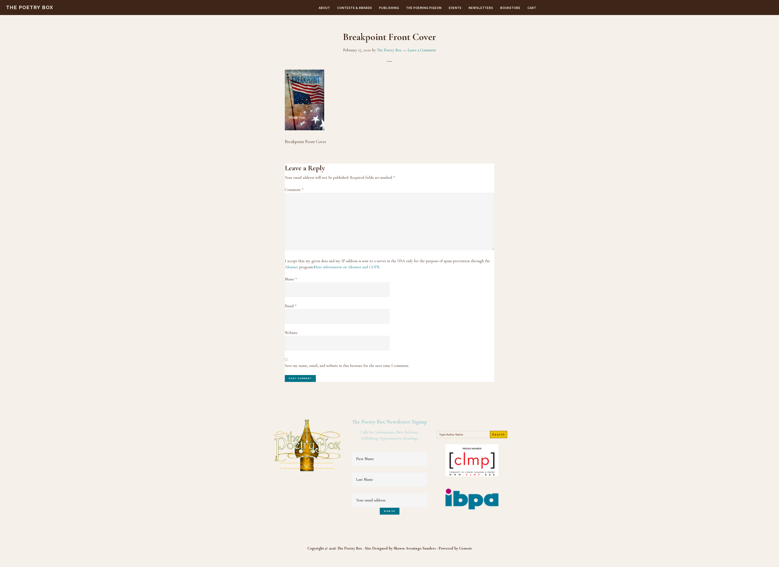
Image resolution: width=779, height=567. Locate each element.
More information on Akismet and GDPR (346, 267)
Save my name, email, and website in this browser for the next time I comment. (347, 365)
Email (290, 306)
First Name (389, 448)
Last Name (389, 469)
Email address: (390, 489)
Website (291, 332)
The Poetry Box (29, 7)
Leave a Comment (422, 50)
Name (291, 279)
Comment (294, 189)
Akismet (291, 267)
